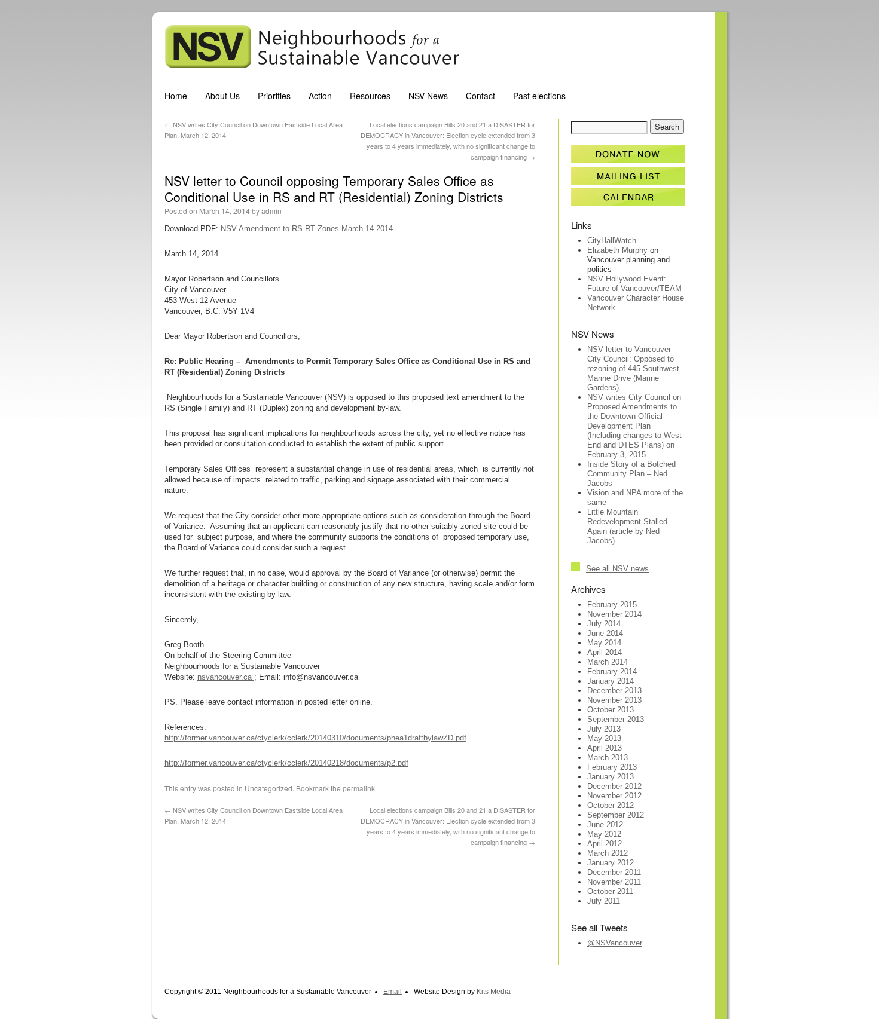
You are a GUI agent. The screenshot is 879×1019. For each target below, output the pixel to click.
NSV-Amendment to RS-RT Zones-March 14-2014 (307, 228)
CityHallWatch (611, 240)
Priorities (274, 96)
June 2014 (605, 633)
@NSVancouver (614, 942)
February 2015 (612, 604)
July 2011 (603, 900)
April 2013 (604, 747)
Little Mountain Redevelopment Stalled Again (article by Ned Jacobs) (627, 526)
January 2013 (610, 776)
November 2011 (614, 881)
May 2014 (604, 642)
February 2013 (612, 767)
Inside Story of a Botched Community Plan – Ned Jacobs (631, 474)
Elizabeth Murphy (617, 250)
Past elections (539, 96)
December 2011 (614, 872)
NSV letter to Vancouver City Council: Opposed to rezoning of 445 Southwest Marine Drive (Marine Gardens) (633, 368)
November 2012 (614, 795)
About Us (222, 96)
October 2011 (610, 891)
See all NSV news (617, 568)
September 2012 (615, 814)
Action (320, 96)
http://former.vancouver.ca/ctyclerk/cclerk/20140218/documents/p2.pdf (286, 762)
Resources (370, 96)
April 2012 (604, 843)
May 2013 (604, 738)
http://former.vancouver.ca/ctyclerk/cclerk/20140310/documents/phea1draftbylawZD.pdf (315, 737)
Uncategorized (268, 788)
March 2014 (607, 661)
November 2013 (614, 700)
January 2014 (610, 681)
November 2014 (614, 614)
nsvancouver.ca (225, 676)
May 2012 (604, 834)
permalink (359, 788)
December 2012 (614, 786)
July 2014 (604, 623)
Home (175, 96)
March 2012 (607, 853)
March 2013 (607, 757)
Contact (480, 96)
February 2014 (612, 671)
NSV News (428, 96)
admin (271, 211)
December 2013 (614, 690)
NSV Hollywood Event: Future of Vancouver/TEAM (634, 283)
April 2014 (604, 652)
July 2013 (604, 728)
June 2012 (605, 824)
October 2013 (610, 709)
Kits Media (494, 991)
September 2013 (615, 719)
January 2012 (610, 862)
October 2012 (610, 805)
